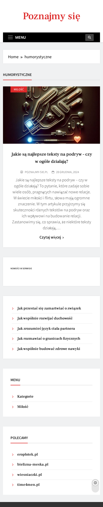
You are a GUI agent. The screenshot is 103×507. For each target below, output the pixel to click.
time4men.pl (28, 484)
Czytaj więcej (50, 237)
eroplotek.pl (27, 454)
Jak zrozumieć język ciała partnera (46, 328)
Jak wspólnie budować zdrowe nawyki (48, 348)
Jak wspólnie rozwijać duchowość (44, 318)
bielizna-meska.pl (32, 464)
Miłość (19, 89)
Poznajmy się (51, 16)
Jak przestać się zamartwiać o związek (49, 308)
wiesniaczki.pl (29, 474)
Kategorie (25, 396)
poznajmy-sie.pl (36, 172)
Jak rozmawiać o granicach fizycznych (48, 338)
